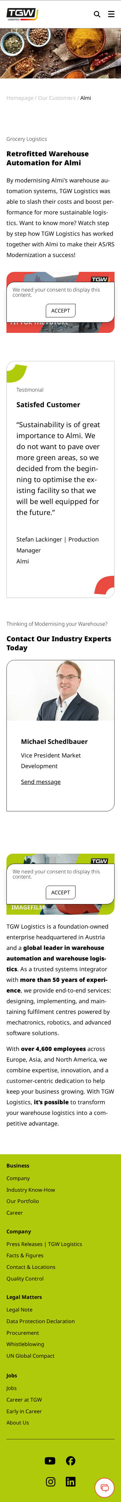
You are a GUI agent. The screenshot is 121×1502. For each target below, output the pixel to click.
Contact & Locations (30, 1267)
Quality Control (25, 1278)
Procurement (22, 1332)
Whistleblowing (25, 1344)
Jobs (11, 1388)
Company (18, 1178)
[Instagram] (50, 1481)
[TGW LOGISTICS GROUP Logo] (22, 13)
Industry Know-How (30, 1189)
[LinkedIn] (71, 1481)
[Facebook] (71, 1460)
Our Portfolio (22, 1201)
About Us (17, 1422)
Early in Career (24, 1411)
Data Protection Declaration (40, 1321)
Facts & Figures (25, 1255)
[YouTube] (50, 1460)
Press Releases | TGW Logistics (44, 1244)
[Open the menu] (111, 14)
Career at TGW (24, 1399)
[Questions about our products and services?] (105, 1488)
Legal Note (19, 1309)
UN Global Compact (30, 1355)
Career (14, 1212)
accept (60, 310)
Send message (41, 782)
